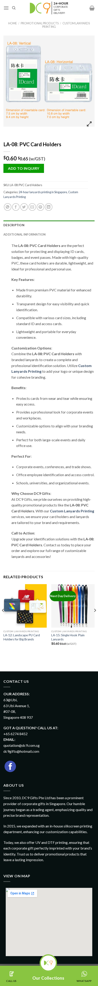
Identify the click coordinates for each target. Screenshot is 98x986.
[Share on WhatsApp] (7, 207)
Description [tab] (13, 225)
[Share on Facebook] (16, 207)
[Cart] (92, 8)
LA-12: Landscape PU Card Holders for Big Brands (21, 637)
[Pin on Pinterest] (40, 207)
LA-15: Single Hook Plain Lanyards (68, 637)
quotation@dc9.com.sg (21, 745)
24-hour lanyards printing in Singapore (43, 192)
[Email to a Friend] (32, 207)
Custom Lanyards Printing (66, 24)
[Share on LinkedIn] (48, 207)
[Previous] (3, 619)
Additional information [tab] (24, 234)
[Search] (13, 8)
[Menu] (6, 7)
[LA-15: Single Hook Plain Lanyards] (73, 605)
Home (12, 23)
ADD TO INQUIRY (23, 168)
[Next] (95, 619)
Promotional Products (40, 23)
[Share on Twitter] (24, 207)
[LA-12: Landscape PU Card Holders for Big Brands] (25, 605)
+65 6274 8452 (15, 734)
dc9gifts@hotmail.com (21, 751)
